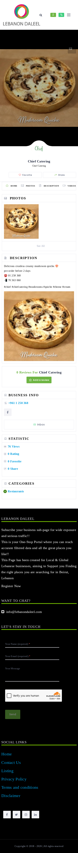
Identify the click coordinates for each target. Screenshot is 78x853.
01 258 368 (14, 275)
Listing (7, 770)
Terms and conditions (19, 787)
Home (6, 754)
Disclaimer (10, 795)
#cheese (57, 286)
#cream (66, 286)
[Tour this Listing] (72, 49)
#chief (7, 286)
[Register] (61, 15)
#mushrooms (35, 286)
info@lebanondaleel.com (23, 612)
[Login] (53, 15)
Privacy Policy (14, 779)
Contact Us (11, 762)
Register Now (11, 586)
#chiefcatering (20, 286)
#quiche (47, 286)
